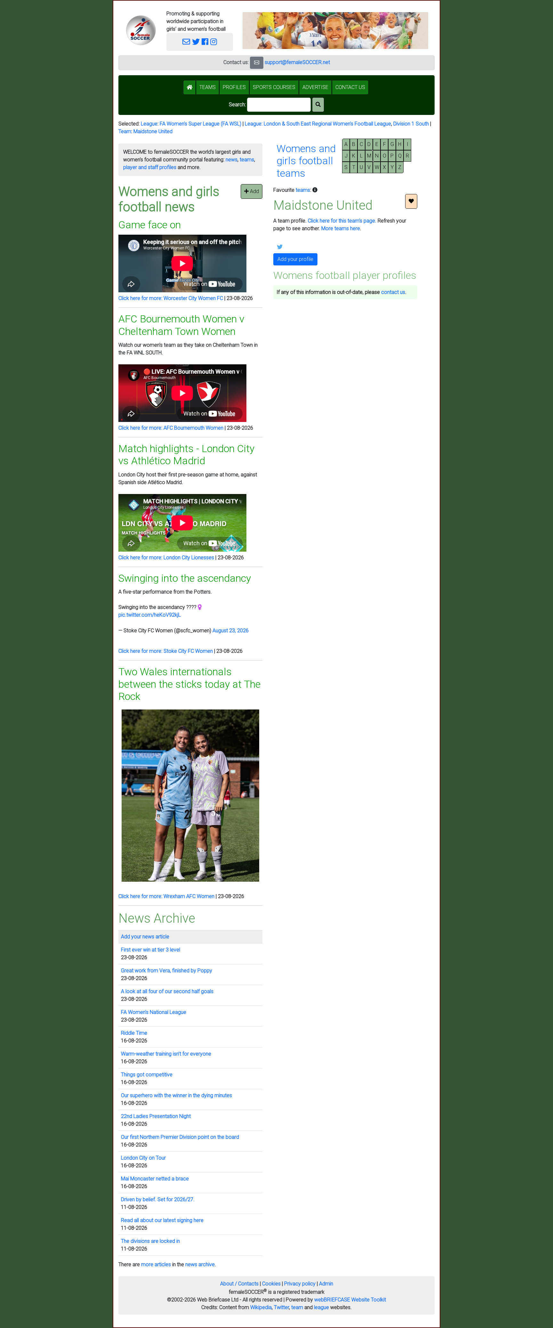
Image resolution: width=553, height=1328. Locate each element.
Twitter (281, 1307)
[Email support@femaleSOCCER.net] (186, 41)
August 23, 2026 (230, 631)
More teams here (340, 228)
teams (247, 160)
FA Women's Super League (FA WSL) (200, 124)
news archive (200, 1264)
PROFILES (234, 87)
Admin (326, 1284)
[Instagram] (213, 41)
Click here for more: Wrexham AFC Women (166, 896)
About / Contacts (239, 1284)
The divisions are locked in (150, 1241)
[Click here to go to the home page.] (141, 30)
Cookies (271, 1284)
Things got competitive (146, 1075)
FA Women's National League (153, 1012)
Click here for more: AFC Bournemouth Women (170, 428)
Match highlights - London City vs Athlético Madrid (186, 454)
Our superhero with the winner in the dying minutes (176, 1095)
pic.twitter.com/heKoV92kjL (149, 615)
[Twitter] (196, 41)
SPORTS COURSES (274, 87)
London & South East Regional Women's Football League (327, 124)
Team (124, 131)
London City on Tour (143, 1158)
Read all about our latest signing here (162, 1220)
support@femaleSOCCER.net (297, 62)
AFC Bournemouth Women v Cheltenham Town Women (181, 325)
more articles (156, 1264)
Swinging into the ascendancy (184, 578)
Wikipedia (261, 1307)
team (297, 1307)
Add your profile (295, 259)
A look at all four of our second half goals (167, 991)
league (321, 1307)
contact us (393, 292)
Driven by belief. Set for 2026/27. (158, 1199)
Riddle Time (134, 1033)
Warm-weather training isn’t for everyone (166, 1054)
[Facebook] (205, 41)
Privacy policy (300, 1284)
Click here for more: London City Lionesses (166, 558)
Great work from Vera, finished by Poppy (166, 971)
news (231, 160)
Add (254, 191)
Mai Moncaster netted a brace (155, 1179)
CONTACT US (350, 87)
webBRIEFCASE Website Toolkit (350, 1300)
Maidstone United (152, 131)
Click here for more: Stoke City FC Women (165, 651)
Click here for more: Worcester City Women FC (170, 298)
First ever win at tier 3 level (150, 950)
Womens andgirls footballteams (306, 160)
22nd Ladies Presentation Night (156, 1116)
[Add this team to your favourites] (411, 201)
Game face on (149, 225)
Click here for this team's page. (342, 221)
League (149, 124)
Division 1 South (411, 124)
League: (254, 124)
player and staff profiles (149, 167)
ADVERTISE (315, 87)
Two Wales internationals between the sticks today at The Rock (189, 684)
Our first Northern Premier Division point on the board (180, 1137)
